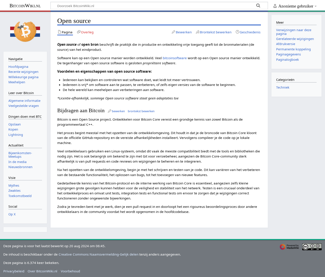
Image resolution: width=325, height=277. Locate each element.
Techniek (282, 87)
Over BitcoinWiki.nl (42, 271)
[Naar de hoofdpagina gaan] (25, 31)
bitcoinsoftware (175, 58)
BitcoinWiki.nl (25, 5)
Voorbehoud (70, 271)
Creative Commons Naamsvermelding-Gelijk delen (98, 254)
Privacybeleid (13, 271)
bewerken (118, 111)
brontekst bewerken (141, 111)
